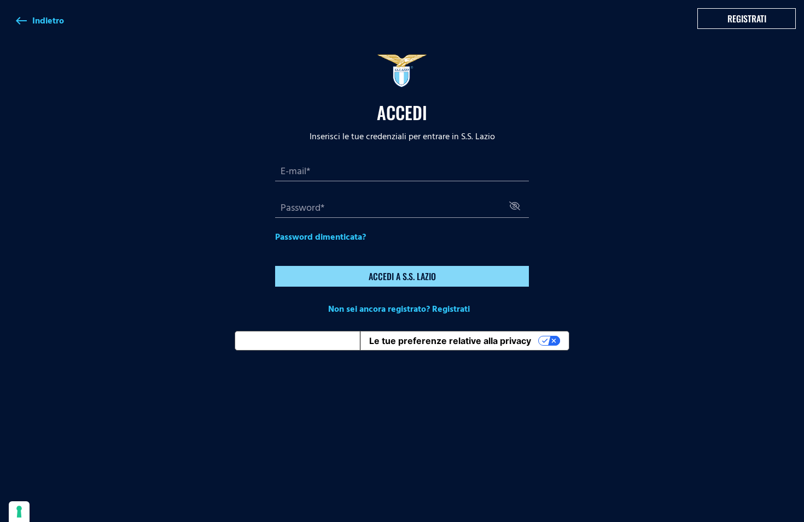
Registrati (746, 18)
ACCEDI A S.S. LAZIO (402, 276)
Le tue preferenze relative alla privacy (450, 340)
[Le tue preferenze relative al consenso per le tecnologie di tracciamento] (19, 511)
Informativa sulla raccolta (297, 340)
